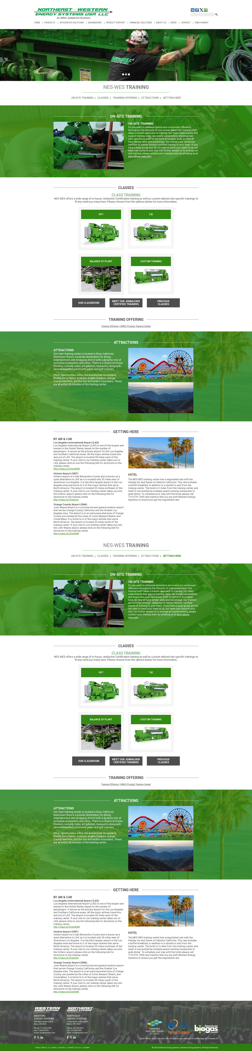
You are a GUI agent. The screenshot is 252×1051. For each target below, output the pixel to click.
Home (37, 22)
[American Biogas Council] (206, 1029)
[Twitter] (201, 10)
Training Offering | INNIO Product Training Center (126, 326)
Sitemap (86, 1048)
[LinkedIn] (193, 10)
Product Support (115, 22)
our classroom (88, 302)
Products (49, 22)
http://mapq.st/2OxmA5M (67, 468)
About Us (161, 22)
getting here (172, 97)
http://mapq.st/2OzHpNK (66, 533)
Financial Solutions (141, 22)
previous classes (163, 303)
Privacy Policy (74, 1048)
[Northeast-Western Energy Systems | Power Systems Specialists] (73, 13)
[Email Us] (206, 10)
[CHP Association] (179, 1026)
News (174, 22)
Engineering (95, 22)
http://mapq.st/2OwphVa (66, 499)
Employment (202, 22)
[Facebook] (197, 10)
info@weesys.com (47, 1033)
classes (103, 97)
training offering (125, 97)
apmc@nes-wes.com (139, 156)
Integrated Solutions (72, 22)
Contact (186, 22)
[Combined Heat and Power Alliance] (154, 1026)
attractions (150, 97)
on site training (82, 97)
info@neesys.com (80, 1033)
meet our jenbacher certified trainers (126, 303)
